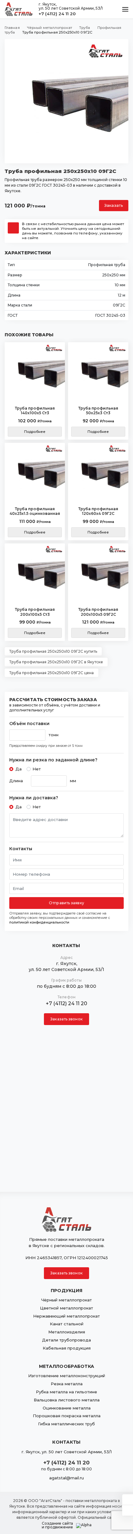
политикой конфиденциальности (39, 922)
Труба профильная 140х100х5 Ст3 (35, 410)
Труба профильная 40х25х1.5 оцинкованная (35, 511)
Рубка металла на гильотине (66, 1391)
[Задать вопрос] (127, 1499)
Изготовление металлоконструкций (66, 1375)
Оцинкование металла (67, 1407)
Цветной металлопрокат (66, 1307)
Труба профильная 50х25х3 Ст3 (98, 410)
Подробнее (34, 431)
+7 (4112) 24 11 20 (57, 13)
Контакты (20, 848)
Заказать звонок (66, 1019)
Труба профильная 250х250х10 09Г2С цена (51, 672)
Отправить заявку (66, 903)
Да (18, 768)
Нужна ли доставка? (33, 798)
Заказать (113, 205)
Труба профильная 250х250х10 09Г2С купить (53, 651)
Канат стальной (67, 1323)
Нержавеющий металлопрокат (66, 1316)
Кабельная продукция (67, 1348)
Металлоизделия (66, 1331)
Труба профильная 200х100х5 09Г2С (98, 612)
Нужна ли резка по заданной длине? (53, 760)
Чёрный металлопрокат (66, 1299)
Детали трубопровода (66, 1339)
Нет (36, 768)
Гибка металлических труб (66, 1423)
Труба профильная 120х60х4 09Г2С (98, 511)
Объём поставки (29, 723)
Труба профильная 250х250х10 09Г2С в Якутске (56, 662)
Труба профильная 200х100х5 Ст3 (35, 612)
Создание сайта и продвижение (57, 1525)
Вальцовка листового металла (67, 1399)
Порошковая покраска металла (67, 1415)
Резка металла (67, 1383)
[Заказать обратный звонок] (127, 1510)
